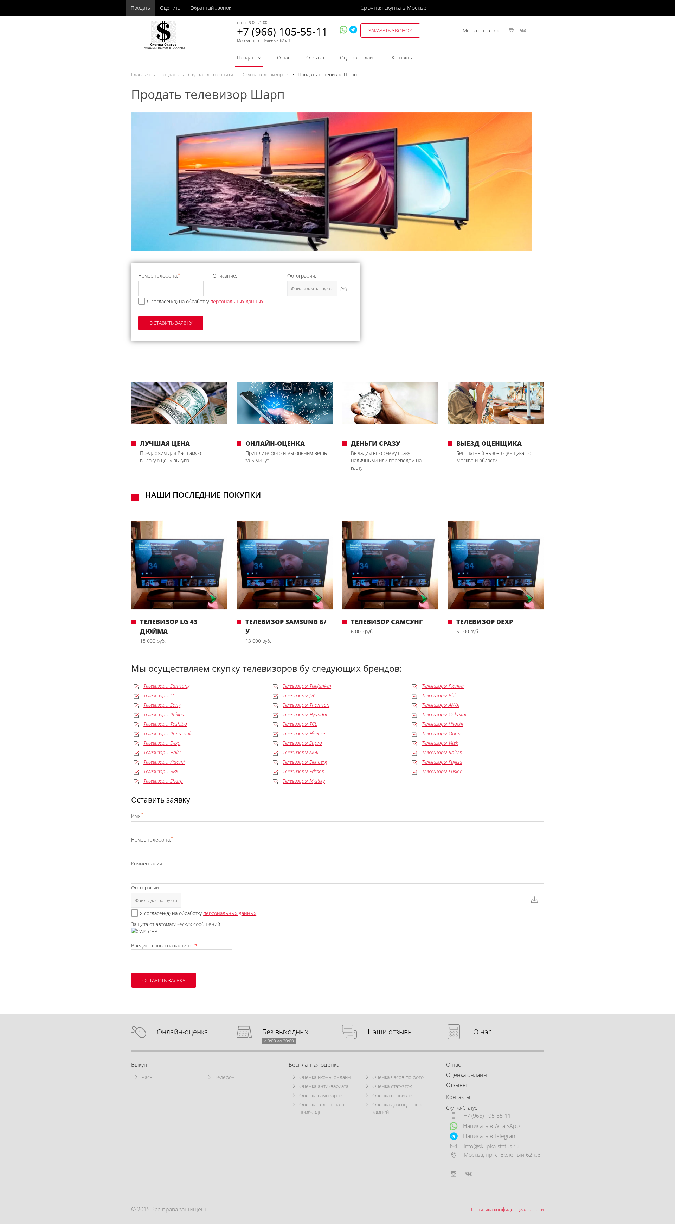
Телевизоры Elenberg (305, 762)
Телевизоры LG (159, 695)
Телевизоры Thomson (306, 705)
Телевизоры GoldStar (444, 714)
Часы (147, 1077)
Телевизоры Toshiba (165, 724)
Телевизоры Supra (302, 743)
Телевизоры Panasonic (167, 733)
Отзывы (315, 57)
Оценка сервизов (392, 1095)
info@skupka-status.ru (491, 1146)
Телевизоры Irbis (439, 695)
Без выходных (285, 1032)
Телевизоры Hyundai (305, 714)
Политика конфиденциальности (507, 1209)
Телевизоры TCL (300, 724)
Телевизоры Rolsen (442, 752)
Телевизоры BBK (161, 771)
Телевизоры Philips (163, 714)
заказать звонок (390, 30)
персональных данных (236, 301)
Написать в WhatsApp (491, 1126)
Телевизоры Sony (161, 705)
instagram (511, 30)
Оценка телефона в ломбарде (321, 1108)
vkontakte (523, 30)
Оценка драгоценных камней (397, 1108)
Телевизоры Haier (162, 752)
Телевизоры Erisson (303, 771)
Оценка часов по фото (398, 1077)
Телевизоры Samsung (166, 686)
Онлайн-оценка (182, 1032)
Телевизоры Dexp (161, 743)
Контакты (402, 57)
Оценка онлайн (358, 57)
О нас (283, 57)
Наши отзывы (390, 1032)
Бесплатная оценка (314, 1064)
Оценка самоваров (320, 1095)
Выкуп (139, 1064)
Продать (140, 8)
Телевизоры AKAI (300, 752)
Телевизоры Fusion (442, 771)
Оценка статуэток (392, 1086)
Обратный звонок (210, 8)
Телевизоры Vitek (440, 743)
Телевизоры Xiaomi (164, 762)
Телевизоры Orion (441, 733)
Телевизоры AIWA (440, 705)
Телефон (225, 1077)
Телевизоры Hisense (304, 733)
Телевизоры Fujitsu (442, 762)
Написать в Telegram (490, 1136)
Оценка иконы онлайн (325, 1077)
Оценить (170, 8)
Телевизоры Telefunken (307, 686)
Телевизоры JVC (299, 695)
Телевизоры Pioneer (443, 686)
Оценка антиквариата (323, 1086)
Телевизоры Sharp (163, 781)
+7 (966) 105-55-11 (282, 31)
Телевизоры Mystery (304, 781)
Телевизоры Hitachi (442, 724)
